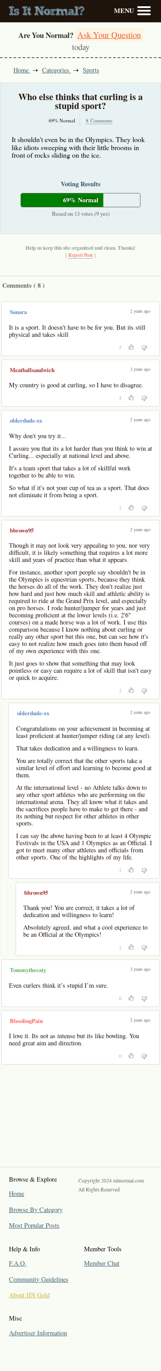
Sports (91, 70)
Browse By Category (36, 1209)
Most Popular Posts (34, 1225)
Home (21, 70)
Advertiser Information (38, 1333)
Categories (56, 70)
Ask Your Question (109, 34)
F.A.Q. (17, 1263)
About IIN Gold (29, 1295)
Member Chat (101, 1263)
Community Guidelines (38, 1279)
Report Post (80, 255)
